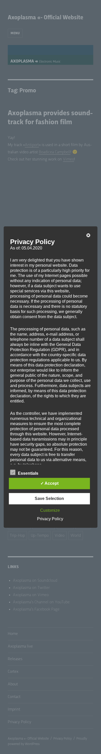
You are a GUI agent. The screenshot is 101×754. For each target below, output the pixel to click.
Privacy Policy (50, 519)
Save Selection (49, 498)
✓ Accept (49, 483)
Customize (50, 510)
